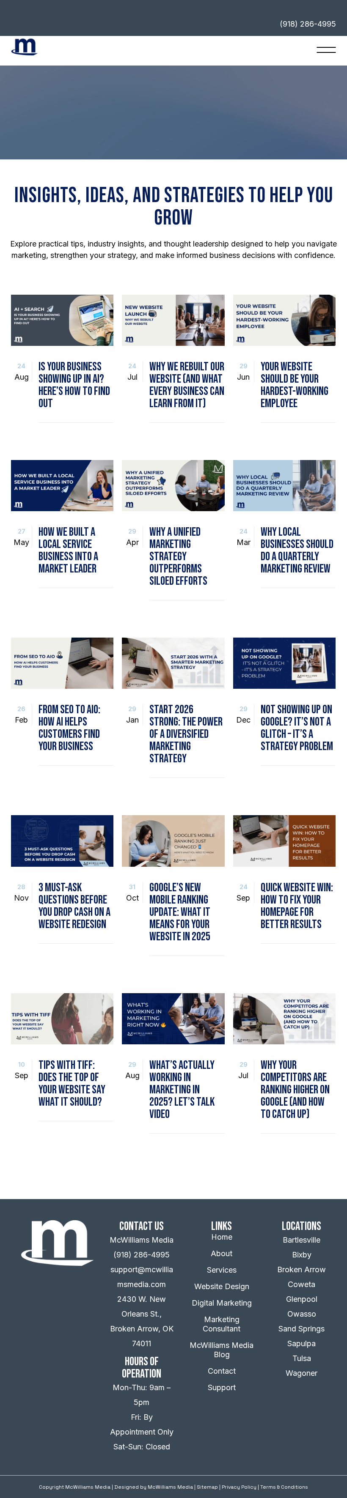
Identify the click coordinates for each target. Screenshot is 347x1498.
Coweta (301, 1284)
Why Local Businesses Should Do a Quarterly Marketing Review (297, 550)
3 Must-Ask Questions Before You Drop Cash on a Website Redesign (74, 906)
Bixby (301, 1254)
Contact (222, 1371)
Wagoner (301, 1373)
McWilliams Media (170, 1487)
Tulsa (301, 1358)
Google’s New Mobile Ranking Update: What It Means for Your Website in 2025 (179, 912)
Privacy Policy (239, 1487)
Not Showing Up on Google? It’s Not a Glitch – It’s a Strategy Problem (297, 728)
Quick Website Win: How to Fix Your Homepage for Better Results (297, 906)
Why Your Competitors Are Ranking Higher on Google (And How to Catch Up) (295, 1089)
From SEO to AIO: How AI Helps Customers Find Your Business (69, 728)
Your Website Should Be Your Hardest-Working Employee (294, 385)
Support (222, 1387)
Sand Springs (301, 1328)
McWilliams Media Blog (221, 1350)
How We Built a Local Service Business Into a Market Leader (68, 550)
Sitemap (207, 1487)
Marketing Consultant (221, 1324)
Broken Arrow (301, 1269)
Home (221, 1236)
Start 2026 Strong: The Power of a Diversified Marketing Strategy (186, 734)
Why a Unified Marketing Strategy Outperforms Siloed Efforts (178, 556)
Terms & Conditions (284, 1487)
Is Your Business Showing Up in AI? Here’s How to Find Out (74, 385)
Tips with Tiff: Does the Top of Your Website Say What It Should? (72, 1083)
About (221, 1253)
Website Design (221, 1286)
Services (222, 1269)
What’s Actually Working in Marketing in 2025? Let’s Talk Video (182, 1089)
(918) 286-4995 (141, 1254)
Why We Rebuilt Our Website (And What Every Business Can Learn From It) (186, 385)
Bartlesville (301, 1239)
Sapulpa (301, 1343)
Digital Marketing (222, 1302)
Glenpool (301, 1299)
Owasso (301, 1313)
